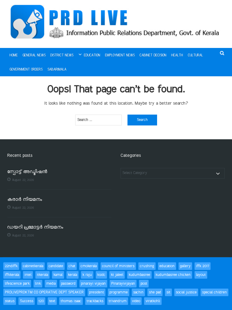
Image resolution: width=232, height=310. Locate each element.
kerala (72, 275)
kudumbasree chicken (173, 275)
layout (201, 275)
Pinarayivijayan (123, 283)
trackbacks (95, 301)
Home (14, 55)
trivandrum (118, 301)
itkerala (42, 275)
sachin (138, 292)
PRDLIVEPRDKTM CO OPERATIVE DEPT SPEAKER (44, 292)
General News (34, 55)
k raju (87, 275)
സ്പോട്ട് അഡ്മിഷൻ (27, 172)
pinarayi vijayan (93, 283)
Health (177, 55)
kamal (58, 275)
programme (118, 292)
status (9, 301)
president (96, 292)
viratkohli (153, 301)
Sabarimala (56, 70)
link (38, 283)
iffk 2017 (202, 266)
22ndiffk (11, 266)
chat (72, 266)
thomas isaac (71, 301)
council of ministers (118, 266)
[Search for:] (98, 120)
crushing (147, 266)
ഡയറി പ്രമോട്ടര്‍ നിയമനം (35, 227)
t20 (41, 301)
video (136, 301)
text (52, 301)
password (68, 283)
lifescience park (17, 283)
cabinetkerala (33, 266)
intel (27, 275)
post (143, 283)
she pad (155, 292)
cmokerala (89, 266)
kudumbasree (139, 275)
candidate (56, 266)
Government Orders (26, 70)
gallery (185, 266)
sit (168, 292)
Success (26, 301)
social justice (186, 292)
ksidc (101, 275)
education (167, 266)
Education (92, 55)
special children (214, 292)
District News (61, 55)
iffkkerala (12, 275)
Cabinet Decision (153, 55)
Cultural (195, 55)
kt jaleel (117, 275)
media (51, 283)
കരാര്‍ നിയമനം (24, 200)
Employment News (120, 55)
